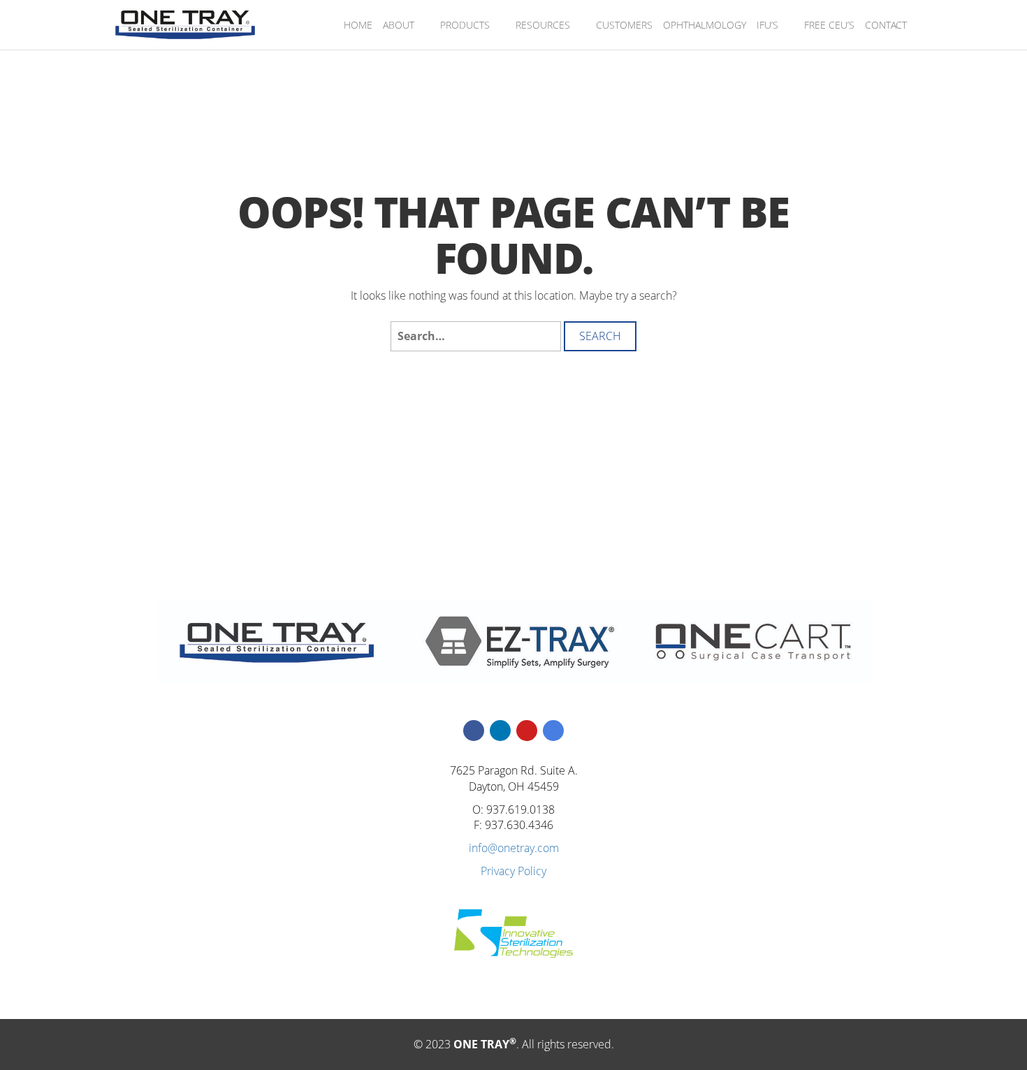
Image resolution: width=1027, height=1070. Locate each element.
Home (358, 24)
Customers (624, 24)
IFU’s (767, 24)
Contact (886, 24)
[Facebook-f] (473, 730)
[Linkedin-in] (500, 730)
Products (465, 24)
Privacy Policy (513, 871)
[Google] (553, 730)
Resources (543, 24)
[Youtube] (526, 730)
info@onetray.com (514, 848)
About (398, 24)
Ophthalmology (704, 24)
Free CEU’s (829, 24)
